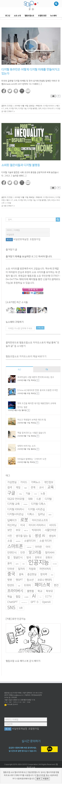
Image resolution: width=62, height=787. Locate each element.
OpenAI (46, 602)
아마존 (38, 546)
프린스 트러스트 (48, 108)
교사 (41, 487)
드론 (38, 499)
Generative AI (24, 602)
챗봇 (9, 579)
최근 (19, 370)
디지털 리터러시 (49, 106)
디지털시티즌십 (15, 514)
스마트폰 (15, 546)
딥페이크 (12, 520)
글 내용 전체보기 (7, 111)
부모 (18, 530)
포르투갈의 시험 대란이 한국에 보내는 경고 (35, 377)
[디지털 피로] (32, 310)
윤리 (9, 563)
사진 (9, 536)
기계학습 (20, 494)
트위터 (27, 585)
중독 (21, 574)
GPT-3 (34, 602)
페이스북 (42, 585)
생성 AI (40, 536)
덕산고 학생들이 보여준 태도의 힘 (31, 420)
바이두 (52, 525)
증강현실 (31, 574)
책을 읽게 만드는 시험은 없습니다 (31, 433)
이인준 (23, 564)
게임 (18, 487)
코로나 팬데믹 (44, 579)
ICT (2, 108)
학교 (40, 591)
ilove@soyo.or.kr (18, 695)
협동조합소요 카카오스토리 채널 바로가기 (26, 356)
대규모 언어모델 (15, 499)
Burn (40, 597)
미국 (22, 525)
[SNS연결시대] (21, 310)
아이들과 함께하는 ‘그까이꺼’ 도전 (31, 459)
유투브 (38, 557)
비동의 (46, 778)
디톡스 (30, 514)
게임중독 (25, 488)
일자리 (21, 569)
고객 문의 (14, 697)
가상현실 (12, 482)
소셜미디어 (30, 540)
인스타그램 (54, 564)
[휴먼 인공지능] (11, 310)
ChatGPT (12, 602)
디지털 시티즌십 (36, 509)
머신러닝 (12, 525)
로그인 (34, 256)
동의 (38, 778)
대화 (30, 499)
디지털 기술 (22, 108)
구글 (11, 493)
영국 (39, 108)
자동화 (32, 569)
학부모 (49, 591)
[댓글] (46, 369)
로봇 (24, 520)
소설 (9, 540)
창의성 (52, 574)
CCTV (48, 596)
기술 (28, 493)
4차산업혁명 (26, 597)
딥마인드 (50, 514)
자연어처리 (45, 569)
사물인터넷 (50, 530)
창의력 (43, 574)
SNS (11, 607)
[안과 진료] (42, 310)
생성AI (52, 536)
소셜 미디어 (45, 540)
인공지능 (38, 562)
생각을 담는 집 (23, 536)
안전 (22, 552)
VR (20, 608)
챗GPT (19, 579)
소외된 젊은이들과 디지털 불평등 (20, 165)
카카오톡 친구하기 (12, 704)
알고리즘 (35, 552)
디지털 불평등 (32, 108)
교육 (6, 108)
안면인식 (12, 552)
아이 (48, 546)
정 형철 (9, 106)
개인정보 (48, 482)
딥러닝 (41, 514)
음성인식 (17, 564)
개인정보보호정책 (36, 695)
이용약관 (27, 695)
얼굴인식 (18, 557)
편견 (56, 585)
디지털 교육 (13, 504)
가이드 (23, 482)
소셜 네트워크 (18, 541)
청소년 (30, 579)
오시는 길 (7, 697)
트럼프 (19, 585)
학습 (9, 596)
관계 (33, 487)
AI (34, 596)
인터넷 (10, 569)
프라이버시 (15, 591)
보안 (9, 530)
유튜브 (48, 557)
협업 (18, 596)
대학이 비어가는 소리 (26, 446)
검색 (9, 487)
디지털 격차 (13, 108)
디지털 (48, 499)
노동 (43, 493)
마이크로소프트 (40, 520)
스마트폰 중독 (29, 547)
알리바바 (49, 552)
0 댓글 (58, 108)
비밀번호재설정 (21, 239)
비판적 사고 (26, 530)
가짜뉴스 (35, 482)
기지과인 (35, 494)
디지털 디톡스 (38, 504)
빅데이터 (36, 530)
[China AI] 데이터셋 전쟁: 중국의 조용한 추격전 (37, 390)
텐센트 (10, 585)
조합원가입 (35, 239)
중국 (11, 574)
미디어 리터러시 (37, 525)
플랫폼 (30, 591)
